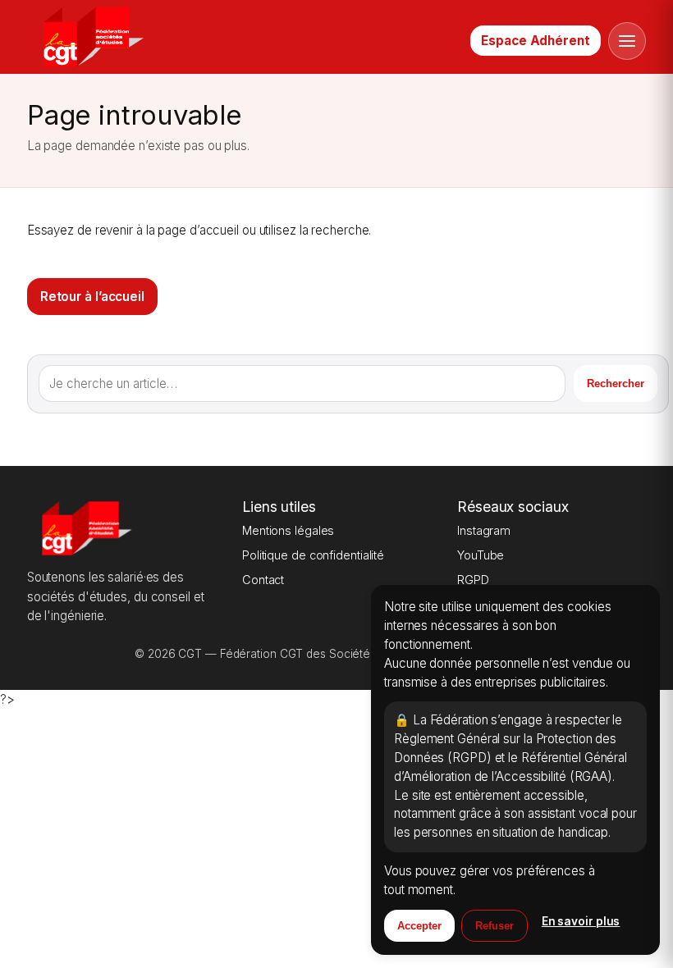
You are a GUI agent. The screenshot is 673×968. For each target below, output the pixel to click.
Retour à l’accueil (92, 296)
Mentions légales (288, 530)
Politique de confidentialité (313, 555)
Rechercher (615, 383)
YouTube (480, 555)
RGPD (473, 580)
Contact (263, 580)
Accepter (419, 926)
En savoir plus (581, 921)
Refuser (494, 926)
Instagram (483, 530)
